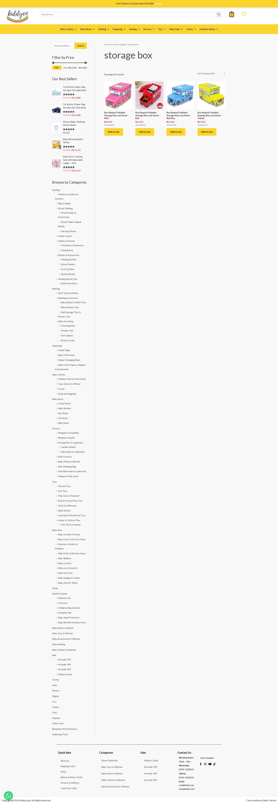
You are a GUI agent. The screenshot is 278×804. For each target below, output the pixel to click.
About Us (65, 761)
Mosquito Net (65, 612)
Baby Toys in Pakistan (62, 633)
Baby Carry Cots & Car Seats (72, 539)
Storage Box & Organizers (70, 442)
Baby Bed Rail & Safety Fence (72, 622)
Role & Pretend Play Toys (70, 500)
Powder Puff (67, 330)
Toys (160, 29)
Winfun (55, 690)
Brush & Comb (67, 340)
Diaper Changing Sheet (69, 360)
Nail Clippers (67, 335)
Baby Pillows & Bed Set (69, 461)
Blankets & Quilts (66, 437)
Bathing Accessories (68, 298)
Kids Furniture (65, 456)
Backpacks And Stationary (64, 729)
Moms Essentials (109, 760)
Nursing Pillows (68, 231)
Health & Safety (207, 29)
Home (106, 44)
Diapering (117, 29)
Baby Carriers (64, 563)
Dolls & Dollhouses (67, 505)
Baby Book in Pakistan (63, 628)
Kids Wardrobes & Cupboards (72, 471)
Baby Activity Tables (68, 582)
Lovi (54, 701)
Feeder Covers (65, 236)
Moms (189, 29)
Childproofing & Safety (69, 608)
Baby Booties (64, 408)
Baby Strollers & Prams (69, 534)
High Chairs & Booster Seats (71, 553)
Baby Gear (174, 29)
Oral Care (62, 603)
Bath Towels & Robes (68, 293)
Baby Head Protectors (69, 617)
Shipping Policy (68, 766)
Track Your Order (69, 788)
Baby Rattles (64, 510)
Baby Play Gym (65, 573)
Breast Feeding (65, 208)
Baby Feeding (58, 644)
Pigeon (55, 696)
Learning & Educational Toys (71, 515)
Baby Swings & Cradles (69, 578)
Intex (54, 685)
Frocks (61, 388)
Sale (54, 655)
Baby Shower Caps (70, 307)
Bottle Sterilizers (69, 283)
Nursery (147, 29)
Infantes (56, 718)
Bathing (102, 29)
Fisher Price (58, 723)
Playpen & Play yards (68, 476)
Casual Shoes (64, 403)
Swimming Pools (60, 734)
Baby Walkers (64, 558)
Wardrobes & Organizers (73, 451)
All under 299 (64, 659)
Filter (57, 67)
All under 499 (64, 664)
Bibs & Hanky (64, 203)
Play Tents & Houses (71, 524)
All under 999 (64, 669)
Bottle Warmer (68, 274)
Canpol (55, 707)
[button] (68, 29)
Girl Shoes (63, 418)
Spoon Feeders (68, 264)
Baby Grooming (65, 321)
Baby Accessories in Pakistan (66, 638)
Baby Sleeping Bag (67, 466)
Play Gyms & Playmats (68, 495)
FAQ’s (63, 772)
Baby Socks (63, 423)
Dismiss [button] (158, 3)
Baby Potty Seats (66, 355)
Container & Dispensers (72, 245)
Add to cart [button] (113, 131)
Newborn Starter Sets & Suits (72, 379)
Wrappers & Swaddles (68, 432)
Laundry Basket (68, 447)
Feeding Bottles (68, 259)
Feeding (133, 29)
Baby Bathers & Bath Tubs (73, 302)
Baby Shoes (86, 29)
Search (80, 45)
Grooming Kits (68, 325)
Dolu (54, 712)
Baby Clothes (67, 29)
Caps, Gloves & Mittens (69, 384)
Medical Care (64, 598)
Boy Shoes (63, 413)
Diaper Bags (64, 350)
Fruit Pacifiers (68, 269)
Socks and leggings (67, 393)
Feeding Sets (67, 250)
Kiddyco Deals (65, 674)
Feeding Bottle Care (67, 279)
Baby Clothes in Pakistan (64, 649)
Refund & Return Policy (72, 777)
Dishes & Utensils (66, 241)
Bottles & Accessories (68, 255)
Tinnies (55, 679)
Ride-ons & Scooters (68, 568)
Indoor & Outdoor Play (69, 520)
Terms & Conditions (70, 783)
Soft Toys (62, 491)
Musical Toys (64, 486)
